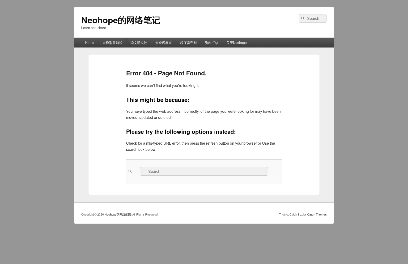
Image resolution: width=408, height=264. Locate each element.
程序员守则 (188, 42)
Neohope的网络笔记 (120, 19)
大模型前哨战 (112, 42)
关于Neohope (236, 42)
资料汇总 (211, 42)
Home (89, 42)
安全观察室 (163, 42)
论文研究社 (139, 42)
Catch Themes (317, 214)
